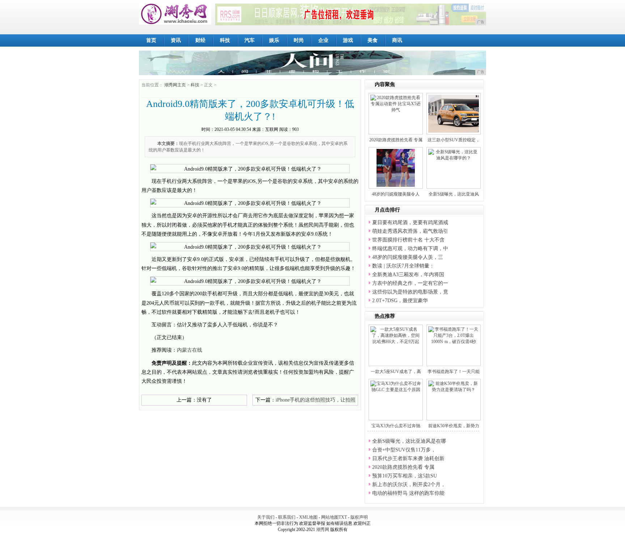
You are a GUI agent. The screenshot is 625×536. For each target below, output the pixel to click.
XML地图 (308, 517)
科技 (225, 40)
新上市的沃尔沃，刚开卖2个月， (409, 484)
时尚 (299, 40)
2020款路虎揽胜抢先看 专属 (395, 139)
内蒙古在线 (189, 350)
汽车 (250, 40)
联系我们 (287, 517)
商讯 (397, 40)
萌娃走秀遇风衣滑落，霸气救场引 (410, 231)
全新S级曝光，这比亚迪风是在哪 (409, 441)
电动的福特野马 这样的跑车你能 (408, 493)
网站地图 (330, 517)
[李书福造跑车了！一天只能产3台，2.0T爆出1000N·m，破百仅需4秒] (453, 335)
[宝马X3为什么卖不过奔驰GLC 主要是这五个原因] (395, 386)
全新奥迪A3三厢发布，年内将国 (408, 274)
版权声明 (359, 517)
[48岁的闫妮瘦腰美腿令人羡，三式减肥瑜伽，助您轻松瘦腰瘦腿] (395, 167)
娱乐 (274, 40)
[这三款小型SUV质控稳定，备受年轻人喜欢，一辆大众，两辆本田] (459, 113)
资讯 (176, 40)
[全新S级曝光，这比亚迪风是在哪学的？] (453, 154)
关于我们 (266, 517)
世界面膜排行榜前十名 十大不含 (408, 240)
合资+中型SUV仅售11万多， (404, 450)
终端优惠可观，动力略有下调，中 (410, 248)
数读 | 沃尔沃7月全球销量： (403, 266)
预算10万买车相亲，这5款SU (404, 476)
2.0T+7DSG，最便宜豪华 (400, 300)
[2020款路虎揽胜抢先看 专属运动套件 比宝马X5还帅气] (395, 103)
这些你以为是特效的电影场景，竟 (410, 292)
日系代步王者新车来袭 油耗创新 (408, 458)
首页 (151, 40)
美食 (372, 40)
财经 (200, 40)
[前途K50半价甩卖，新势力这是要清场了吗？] (453, 386)
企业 (323, 40)
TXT (343, 517)
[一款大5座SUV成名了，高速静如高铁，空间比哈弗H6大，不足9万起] (395, 335)
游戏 (348, 40)
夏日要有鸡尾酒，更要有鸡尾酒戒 (410, 222)
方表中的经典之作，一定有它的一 (410, 283)
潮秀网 (322, 529)
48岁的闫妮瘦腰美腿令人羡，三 (407, 257)
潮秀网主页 (175, 84)
